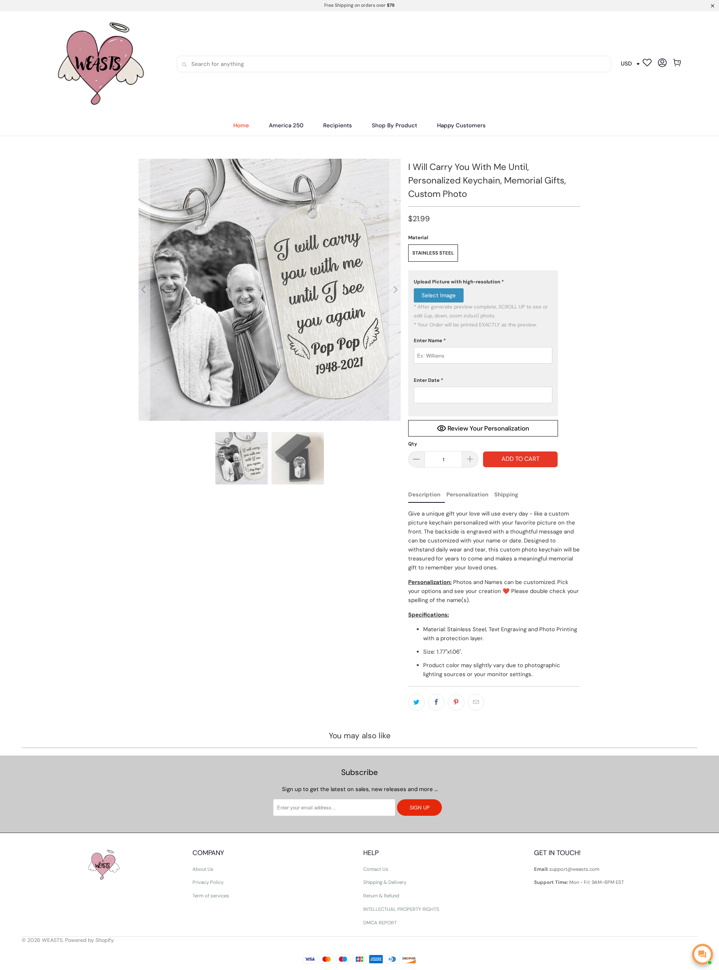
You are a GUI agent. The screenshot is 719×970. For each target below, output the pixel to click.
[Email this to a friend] (476, 702)
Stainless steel (433, 253)
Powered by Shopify (89, 940)
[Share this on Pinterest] (456, 702)
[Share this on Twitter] (416, 702)
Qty (412, 444)
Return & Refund (381, 896)
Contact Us (375, 869)
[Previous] (144, 290)
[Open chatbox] (702, 954)
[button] (337, 125)
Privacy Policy (208, 882)
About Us (202, 869)
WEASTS (52, 940)
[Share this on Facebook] (436, 702)
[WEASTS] (98, 64)
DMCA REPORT (380, 922)
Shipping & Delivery (384, 882)
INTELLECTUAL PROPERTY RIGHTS (401, 909)
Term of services (210, 896)
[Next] (395, 290)
